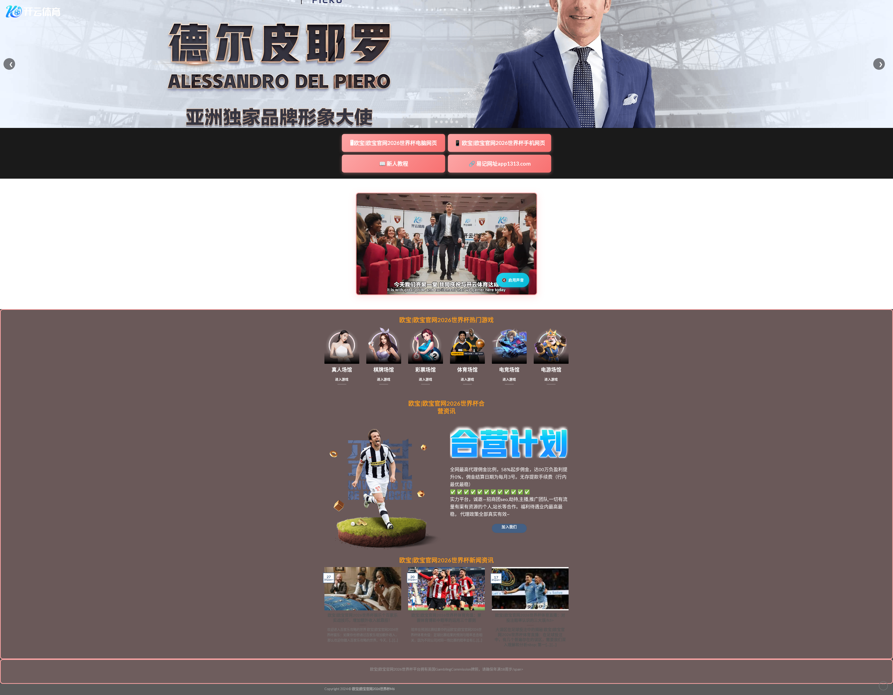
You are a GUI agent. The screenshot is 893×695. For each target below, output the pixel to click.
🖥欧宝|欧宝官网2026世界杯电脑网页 (393, 143)
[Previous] (323, 609)
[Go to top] (883, 685)
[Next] (569, 609)
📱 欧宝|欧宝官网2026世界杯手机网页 (499, 143)
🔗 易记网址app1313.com (500, 163)
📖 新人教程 (393, 163)
